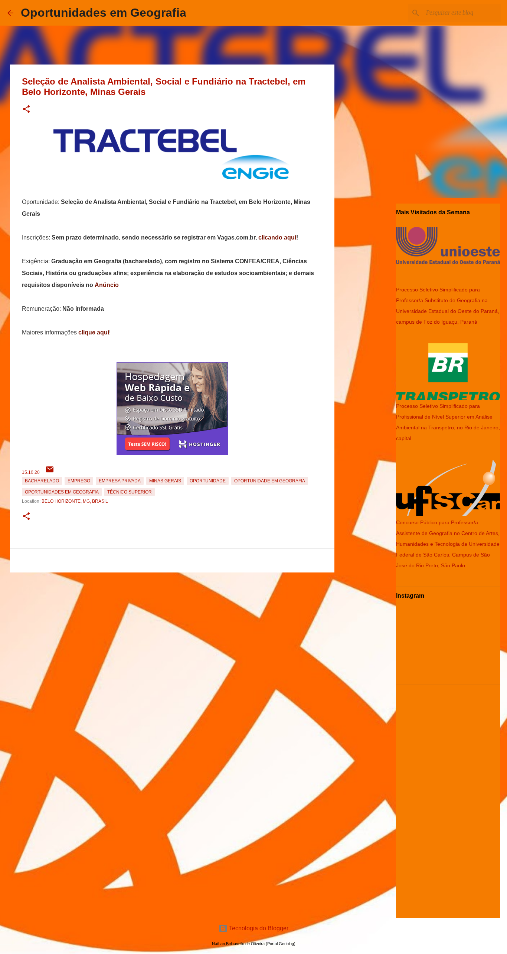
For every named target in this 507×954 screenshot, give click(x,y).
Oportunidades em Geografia (103, 12)
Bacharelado (42, 480)
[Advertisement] (172, 627)
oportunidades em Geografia (62, 492)
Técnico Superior (129, 492)
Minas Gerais (165, 480)
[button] (26, 110)
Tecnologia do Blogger (258, 928)
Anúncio (107, 285)
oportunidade (208, 480)
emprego (79, 480)
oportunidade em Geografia (269, 480)
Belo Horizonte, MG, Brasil (75, 501)
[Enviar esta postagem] (49, 472)
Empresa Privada (120, 480)
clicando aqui (277, 237)
